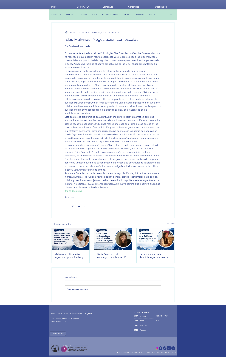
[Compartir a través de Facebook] (66, 206)
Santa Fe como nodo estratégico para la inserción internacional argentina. (112, 256)
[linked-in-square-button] (169, 348)
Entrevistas (139, 14)
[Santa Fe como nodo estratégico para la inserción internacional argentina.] (113, 239)
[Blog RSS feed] (173, 348)
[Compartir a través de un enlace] (85, 206)
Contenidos (56, 14)
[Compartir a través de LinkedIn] (78, 206)
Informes (70, 14)
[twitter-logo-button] (164, 348)
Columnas (83, 14)
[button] (171, 14)
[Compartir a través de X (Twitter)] (72, 206)
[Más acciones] (159, 32)
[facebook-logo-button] (160, 348)
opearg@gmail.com (58, 321)
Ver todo (170, 223)
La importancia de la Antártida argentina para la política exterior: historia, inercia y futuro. (154, 256)
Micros (126, 14)
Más (150, 14)
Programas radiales (110, 14)
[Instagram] (156, 348)
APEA (94, 14)
